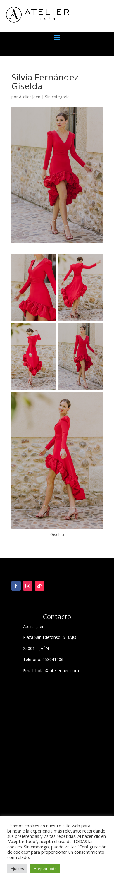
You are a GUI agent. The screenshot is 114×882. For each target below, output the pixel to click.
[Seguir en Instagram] (27, 586)
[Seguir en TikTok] (39, 586)
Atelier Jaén (29, 96)
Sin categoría (57, 96)
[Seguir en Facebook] (16, 586)
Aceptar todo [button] (45, 868)
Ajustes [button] (17, 868)
